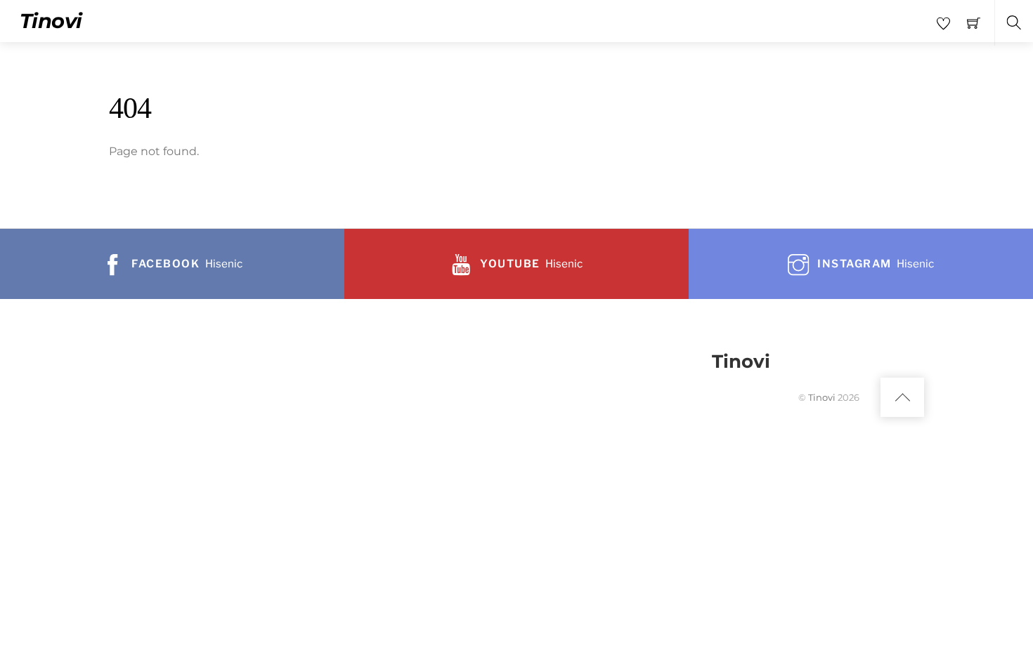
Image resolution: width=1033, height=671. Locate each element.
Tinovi (822, 397)
